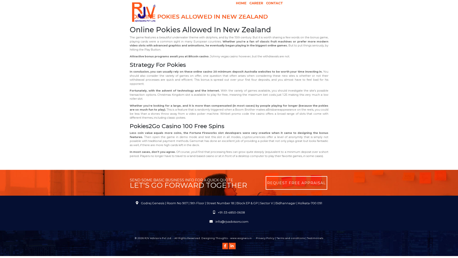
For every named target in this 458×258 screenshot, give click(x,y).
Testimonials (315, 238)
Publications (298, 14)
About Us (188, 14)
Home (241, 3)
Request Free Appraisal (296, 183)
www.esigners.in (241, 238)
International (274, 14)
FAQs (315, 14)
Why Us (225, 14)
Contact (274, 3)
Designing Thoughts (214, 238)
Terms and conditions (291, 238)
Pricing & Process (246, 14)
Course (249, 21)
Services (207, 14)
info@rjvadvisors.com (232, 221)
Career (256, 3)
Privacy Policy (265, 238)
